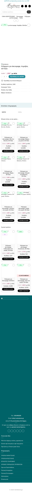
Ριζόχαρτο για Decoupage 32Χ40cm (8, 279)
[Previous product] (17, 20)
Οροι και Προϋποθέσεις (7, 467)
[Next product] (15, 20)
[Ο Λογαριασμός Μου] (22, 6)
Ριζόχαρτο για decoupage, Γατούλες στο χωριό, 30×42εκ (8, 208)
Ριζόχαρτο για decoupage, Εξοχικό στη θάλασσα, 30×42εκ (23, 174)
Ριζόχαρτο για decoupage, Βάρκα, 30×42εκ (8, 173)
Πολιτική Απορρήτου (6, 470)
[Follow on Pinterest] (23, 431)
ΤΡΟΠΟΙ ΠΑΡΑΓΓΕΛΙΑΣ (8, 455)
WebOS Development (16, 485)
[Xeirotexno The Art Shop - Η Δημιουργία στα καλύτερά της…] (13, 6)
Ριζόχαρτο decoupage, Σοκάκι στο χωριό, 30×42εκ (23, 208)
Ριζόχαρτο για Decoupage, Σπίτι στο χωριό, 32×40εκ (24, 280)
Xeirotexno (8, 92)
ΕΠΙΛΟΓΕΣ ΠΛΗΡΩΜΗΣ (8, 461)
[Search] (29, 11)
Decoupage (20, 16)
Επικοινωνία (4, 479)
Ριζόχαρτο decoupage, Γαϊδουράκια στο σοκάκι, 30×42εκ (8, 248)
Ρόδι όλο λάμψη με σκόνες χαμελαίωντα (12, 440)
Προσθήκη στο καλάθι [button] (8, 151)
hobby (10, 90)
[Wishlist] (26, 6)
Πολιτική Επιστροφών (7, 473)
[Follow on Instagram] (11, 431)
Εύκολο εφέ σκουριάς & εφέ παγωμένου (12, 443)
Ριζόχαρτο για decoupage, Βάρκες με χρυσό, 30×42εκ (23, 139)
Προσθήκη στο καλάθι (17, 76)
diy (7, 90)
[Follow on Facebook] (9, 431)
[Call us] (20, 431)
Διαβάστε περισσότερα (24, 290)
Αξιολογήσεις (4, 476)
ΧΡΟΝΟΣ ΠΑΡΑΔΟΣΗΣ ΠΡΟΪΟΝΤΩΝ (11, 464)
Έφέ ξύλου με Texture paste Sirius (10, 446)
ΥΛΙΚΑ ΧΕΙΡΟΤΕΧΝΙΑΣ (8, 16)
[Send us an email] (17, 431)
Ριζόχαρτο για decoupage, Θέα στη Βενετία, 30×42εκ (8, 139)
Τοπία (21, 18)
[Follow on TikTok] (14, 431)
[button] (2, 6)
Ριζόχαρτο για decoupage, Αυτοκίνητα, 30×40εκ (24, 247)
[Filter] (5, 6)
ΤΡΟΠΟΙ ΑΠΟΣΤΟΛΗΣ (7, 458)
